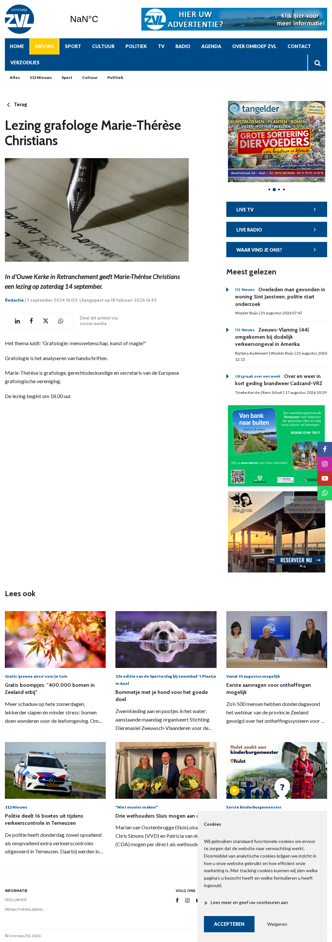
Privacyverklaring (24, 909)
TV (161, 46)
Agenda (211, 46)
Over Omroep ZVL (254, 46)
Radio (182, 46)
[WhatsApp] (324, 493)
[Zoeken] (317, 63)
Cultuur (103, 46)
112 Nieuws (41, 77)
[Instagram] (187, 900)
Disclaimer (16, 899)
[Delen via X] (45, 321)
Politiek (136, 46)
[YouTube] (324, 478)
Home (17, 46)
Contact (299, 46)
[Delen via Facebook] (31, 321)
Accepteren (229, 924)
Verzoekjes (25, 62)
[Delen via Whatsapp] (60, 321)
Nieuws (44, 46)
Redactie (14, 300)
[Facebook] (177, 900)
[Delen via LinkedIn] (17, 321)
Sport (73, 46)
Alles (15, 77)
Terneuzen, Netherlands (100, 19)
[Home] (32, 19)
